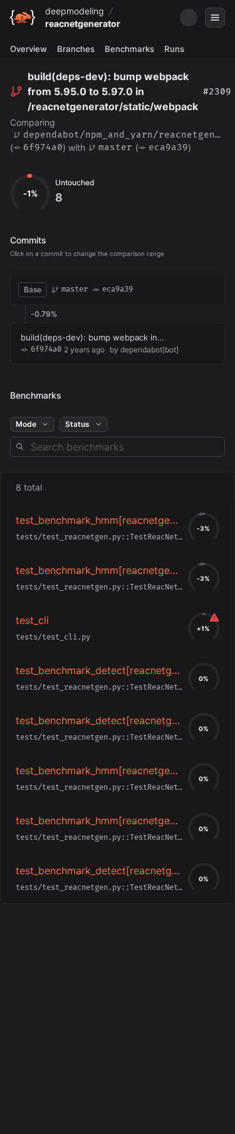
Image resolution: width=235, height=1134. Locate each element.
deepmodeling (74, 11)
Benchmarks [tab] (129, 49)
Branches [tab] (76, 49)
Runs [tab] (174, 49)
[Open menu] (215, 18)
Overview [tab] (28, 49)
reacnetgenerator (82, 23)
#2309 (217, 91)
